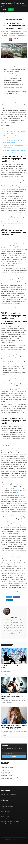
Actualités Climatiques (6, 804)
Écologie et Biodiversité (6, 819)
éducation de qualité (13, 307)
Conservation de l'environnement (9, 809)
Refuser (4, 9)
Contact (3, 833)
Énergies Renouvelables (6, 823)
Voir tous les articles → (14, 636)
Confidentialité (17, 841)
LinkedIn (10, 600)
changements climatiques (20, 503)
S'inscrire (14, 756)
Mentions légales (10, 841)
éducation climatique (14, 490)
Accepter (10, 9)
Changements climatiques (7, 806)
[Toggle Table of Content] (2, 128)
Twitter (10, 596)
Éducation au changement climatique (14, 19)
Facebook (17, 596)
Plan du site (24, 841)
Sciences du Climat (5, 814)
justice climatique (16, 577)
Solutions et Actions (5, 816)
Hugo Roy (14, 617)
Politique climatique (5, 811)
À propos (3, 841)
